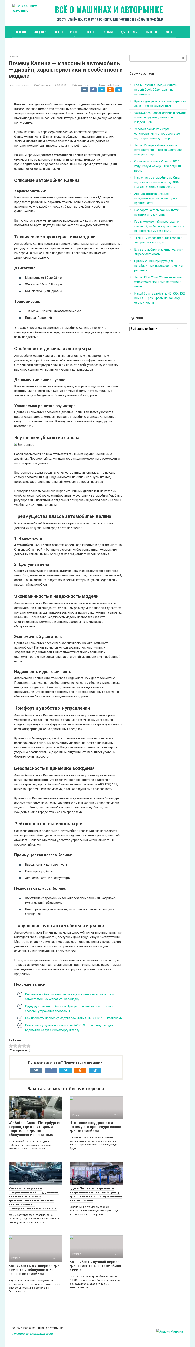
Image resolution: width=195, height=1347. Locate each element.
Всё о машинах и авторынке (108, 9)
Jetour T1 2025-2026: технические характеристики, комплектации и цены (158, 281)
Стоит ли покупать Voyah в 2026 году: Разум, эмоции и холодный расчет (157, 166)
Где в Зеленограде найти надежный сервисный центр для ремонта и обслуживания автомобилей (96, 1194)
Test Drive (107, 32)
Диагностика (129, 32)
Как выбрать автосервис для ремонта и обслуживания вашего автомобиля (34, 1270)
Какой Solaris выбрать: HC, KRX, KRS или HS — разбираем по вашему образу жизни (160, 298)
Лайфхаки (40, 32)
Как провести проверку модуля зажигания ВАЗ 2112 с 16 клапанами (73, 1018)
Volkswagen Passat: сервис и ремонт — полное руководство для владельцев (160, 117)
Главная (13, 56)
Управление (151, 32)
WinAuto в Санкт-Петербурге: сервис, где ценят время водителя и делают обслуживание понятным (34, 1128)
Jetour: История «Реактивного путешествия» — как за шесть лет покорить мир (158, 149)
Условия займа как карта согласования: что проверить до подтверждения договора (157, 133)
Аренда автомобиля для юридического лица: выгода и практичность (155, 198)
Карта (168, 32)
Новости (21, 32)
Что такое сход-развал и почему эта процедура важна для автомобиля (95, 1126)
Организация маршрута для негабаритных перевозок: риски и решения (158, 265)
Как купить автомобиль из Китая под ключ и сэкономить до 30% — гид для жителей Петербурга (158, 182)
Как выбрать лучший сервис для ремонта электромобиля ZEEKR (95, 1266)
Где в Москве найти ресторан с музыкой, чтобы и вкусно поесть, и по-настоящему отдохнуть (159, 226)
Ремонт (74, 32)
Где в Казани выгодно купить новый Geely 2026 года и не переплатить (155, 89)
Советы (58, 32)
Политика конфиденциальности (32, 1333)
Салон (90, 32)
